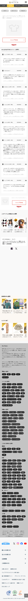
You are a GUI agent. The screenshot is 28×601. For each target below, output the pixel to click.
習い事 (13, 393)
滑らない (9, 460)
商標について (20, 583)
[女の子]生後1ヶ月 (12, 427)
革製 (23, 499)
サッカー (22, 396)
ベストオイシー (15, 532)
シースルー (16, 493)
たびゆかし (21, 534)
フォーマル (19, 505)
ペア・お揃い (4, 487)
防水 (14, 448)
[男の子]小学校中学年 (6, 424)
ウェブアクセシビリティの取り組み (10, 572)
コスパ (19, 484)
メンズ (3, 5)
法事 (4, 402)
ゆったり (19, 469)
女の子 (4, 519)
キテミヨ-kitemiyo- (6, 239)
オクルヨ (17, 531)
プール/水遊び (14, 387)
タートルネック (10, 493)
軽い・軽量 (9, 472)
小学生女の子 (14, 519)
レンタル (8, 481)
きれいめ (4, 505)
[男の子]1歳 (21, 415)
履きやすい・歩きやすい (11, 463)
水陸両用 (20, 451)
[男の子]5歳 (21, 418)
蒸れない (14, 460)
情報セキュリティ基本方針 (8, 583)
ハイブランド (4, 484)
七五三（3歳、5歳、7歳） (7, 405)
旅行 (14, 384)
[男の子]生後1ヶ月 (12, 412)
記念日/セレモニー (5, 390)
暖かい (23, 460)
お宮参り (8, 402)
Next (25, 223)
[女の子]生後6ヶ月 (5, 430)
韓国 (23, 478)
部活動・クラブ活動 (11, 396)
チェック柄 (4, 499)
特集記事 (23, 10)
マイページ (24, 5)
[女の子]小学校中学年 (6, 439)
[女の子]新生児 (5, 427)
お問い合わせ (5, 569)
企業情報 (4, 559)
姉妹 (23, 516)
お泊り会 (22, 390)
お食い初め (14, 402)
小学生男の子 (20, 519)
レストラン (9, 384)
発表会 (8, 393)
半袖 (19, 475)
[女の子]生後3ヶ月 (20, 427)
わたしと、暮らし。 (6, 532)
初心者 (8, 516)
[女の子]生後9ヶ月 (13, 430)
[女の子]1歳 (21, 430)
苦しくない (4, 460)
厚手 (9, 475)
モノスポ (22, 532)
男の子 (8, 519)
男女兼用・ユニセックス (18, 487)
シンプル (13, 502)
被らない (4, 466)
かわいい (8, 502)
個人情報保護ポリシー (7, 576)
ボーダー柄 (20, 496)
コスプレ (4, 526)
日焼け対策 (19, 466)
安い (10, 484)
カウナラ (11, 534)
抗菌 (4, 454)
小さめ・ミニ (9, 469)
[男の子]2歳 (4, 418)
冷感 (9, 448)
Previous (3, 223)
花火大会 (20, 387)
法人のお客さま (6, 554)
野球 (4, 399)
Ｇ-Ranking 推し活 (18, 536)
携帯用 (23, 472)
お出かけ (4, 384)
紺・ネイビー (17, 510)
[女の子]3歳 (10, 433)
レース (9, 499)
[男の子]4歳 (15, 418)
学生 (4, 522)
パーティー (17, 390)
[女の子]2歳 (4, 433)
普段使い (8, 505)
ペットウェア (9, 526)
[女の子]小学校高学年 (16, 439)
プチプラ (15, 484)
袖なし (9, 478)
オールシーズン (5, 377)
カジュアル (18, 502)
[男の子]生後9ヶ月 (13, 415)
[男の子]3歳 (10, 418)
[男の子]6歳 (4, 421)
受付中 (5, 10)
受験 (4, 393)
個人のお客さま (6, 550)
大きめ (4, 469)
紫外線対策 (14, 466)
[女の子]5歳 (21, 433)
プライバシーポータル (20, 576)
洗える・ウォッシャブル (7, 451)
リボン (19, 499)
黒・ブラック (11, 510)
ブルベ (18, 481)
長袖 (23, 475)
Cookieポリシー (6, 579)
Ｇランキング (5, 531)
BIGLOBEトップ (6, 586)
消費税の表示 (13, 569)
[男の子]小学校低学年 (12, 421)
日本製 (19, 478)
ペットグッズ (15, 526)
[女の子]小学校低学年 (12, 436)
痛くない (8, 466)
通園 (23, 393)
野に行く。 (5, 534)
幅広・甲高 (4, 478)
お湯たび (22, 531)
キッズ (10, 5)
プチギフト (14, 516)
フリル (14, 499)
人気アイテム (14, 10)
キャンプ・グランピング (11, 399)
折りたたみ (4, 475)
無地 (4, 502)
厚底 (13, 481)
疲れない (19, 460)
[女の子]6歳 (4, 436)
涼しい (4, 463)
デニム (4, 493)
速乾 (18, 448)
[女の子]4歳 (15, 433)
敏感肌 (4, 481)
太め (15, 469)
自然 (23, 502)
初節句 (19, 402)
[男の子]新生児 (5, 412)
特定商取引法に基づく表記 (18, 579)
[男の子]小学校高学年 (16, 424)
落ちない (19, 463)
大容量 (4, 472)
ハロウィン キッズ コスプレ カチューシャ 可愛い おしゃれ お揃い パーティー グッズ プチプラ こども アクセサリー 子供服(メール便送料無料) (13, 242)
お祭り (4, 387)
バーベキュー (19, 384)
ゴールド (23, 510)
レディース (17, 5)
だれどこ (11, 531)
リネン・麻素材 (13, 496)
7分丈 (14, 478)
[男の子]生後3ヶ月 (20, 412)
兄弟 (19, 516)
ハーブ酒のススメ (9, 536)
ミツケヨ (16, 534)
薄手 (14, 475)
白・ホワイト (4, 510)
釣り (19, 399)
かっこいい (14, 505)
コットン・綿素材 (5, 496)
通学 (18, 393)
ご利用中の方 (5, 563)
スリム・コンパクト (16, 472)
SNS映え (10, 487)
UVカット (4, 448)
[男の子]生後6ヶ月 (5, 415)
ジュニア (4, 516)
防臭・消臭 (15, 451)
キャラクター (9, 522)
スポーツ (17, 396)
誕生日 (12, 390)
